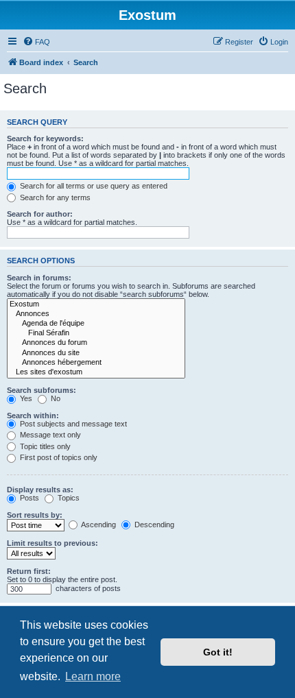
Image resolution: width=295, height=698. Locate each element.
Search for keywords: (45, 138)
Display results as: (40, 489)
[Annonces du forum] (96, 343)
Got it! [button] (218, 652)
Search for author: (40, 214)
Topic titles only (44, 446)
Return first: (29, 571)
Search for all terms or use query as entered (92, 186)
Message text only (49, 435)
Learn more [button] (93, 676)
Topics (68, 498)
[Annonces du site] (96, 353)
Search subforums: (41, 390)
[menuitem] (36, 42)
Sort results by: (34, 515)
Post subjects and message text (72, 424)
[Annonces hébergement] (96, 363)
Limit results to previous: (52, 543)
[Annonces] (96, 314)
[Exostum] (96, 304)
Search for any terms (54, 197)
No (54, 398)
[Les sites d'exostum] (96, 372)
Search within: (33, 415)
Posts (28, 498)
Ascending (98, 524)
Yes (25, 398)
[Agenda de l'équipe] (96, 323)
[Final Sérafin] (96, 333)
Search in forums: (39, 278)
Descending (153, 524)
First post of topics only (57, 457)
